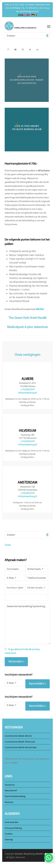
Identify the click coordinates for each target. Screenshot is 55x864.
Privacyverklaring (13, 827)
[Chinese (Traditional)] (22, 14)
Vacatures (10, 784)
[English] (27, 14)
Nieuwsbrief (11, 790)
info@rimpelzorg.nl (27, 393)
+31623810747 (27, 389)
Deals (8, 544)
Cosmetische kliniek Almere (18, 735)
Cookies (9, 833)
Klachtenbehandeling (15, 796)
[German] (33, 14)
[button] (8, 49)
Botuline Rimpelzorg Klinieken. (29, 853)
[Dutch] (25, 14)
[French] (30, 14)
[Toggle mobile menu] (48, 26)
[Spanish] (35, 14)
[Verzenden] (47, 35)
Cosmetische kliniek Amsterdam (21, 747)
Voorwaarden (11, 822)
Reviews (9, 802)
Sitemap (9, 839)
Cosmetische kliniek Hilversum (20, 741)
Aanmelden (36, 683)
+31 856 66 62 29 (33, 8)
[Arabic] (19, 14)
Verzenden (15, 661)
